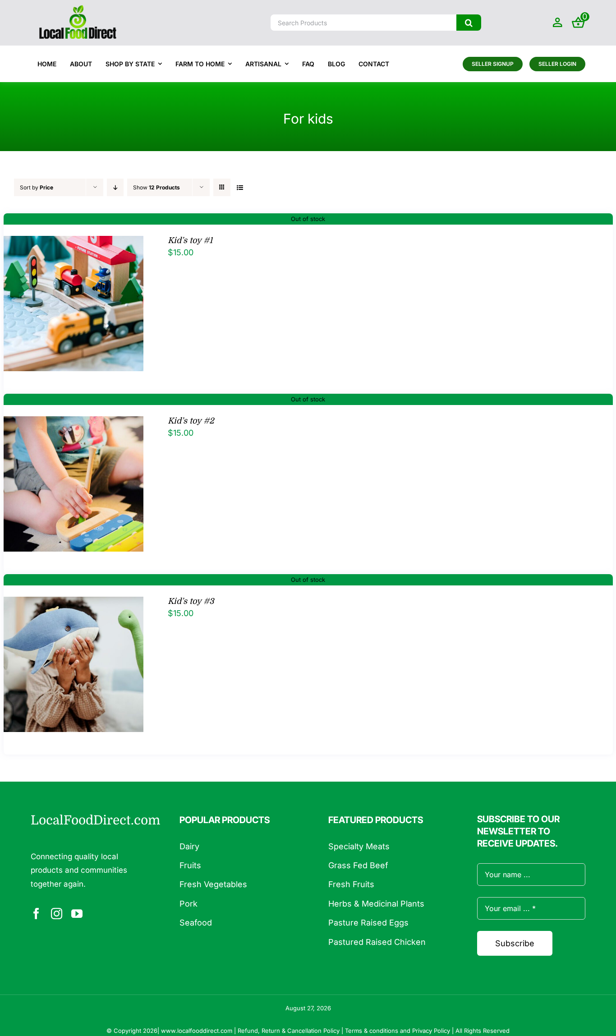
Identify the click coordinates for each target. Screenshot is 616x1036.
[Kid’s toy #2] (74, 423)
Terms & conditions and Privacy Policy (397, 1030)
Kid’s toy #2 (191, 420)
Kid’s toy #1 (190, 240)
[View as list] (239, 187)
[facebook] (36, 913)
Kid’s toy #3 (191, 601)
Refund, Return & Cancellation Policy (289, 1030)
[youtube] (77, 913)
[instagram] (56, 913)
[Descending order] (115, 187)
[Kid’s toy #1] (74, 243)
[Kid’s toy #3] (74, 603)
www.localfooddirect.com (196, 1030)
